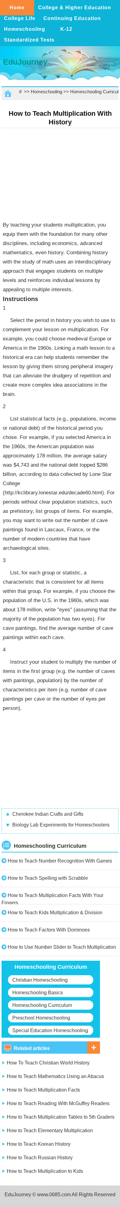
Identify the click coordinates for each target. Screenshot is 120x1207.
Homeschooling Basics (37, 992)
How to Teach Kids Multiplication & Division (55, 912)
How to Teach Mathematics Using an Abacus (55, 1076)
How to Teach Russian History (40, 1157)
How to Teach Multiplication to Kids (45, 1171)
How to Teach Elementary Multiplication (50, 1130)
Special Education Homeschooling (50, 1030)
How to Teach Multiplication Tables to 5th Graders (60, 1117)
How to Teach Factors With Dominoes (49, 929)
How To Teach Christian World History (48, 1062)
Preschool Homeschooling (41, 1017)
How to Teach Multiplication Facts (43, 1089)
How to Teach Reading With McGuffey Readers (58, 1103)
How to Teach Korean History (38, 1144)
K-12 (66, 29)
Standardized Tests (29, 39)
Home (17, 7)
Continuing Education (72, 18)
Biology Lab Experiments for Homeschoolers (61, 824)
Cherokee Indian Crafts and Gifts (47, 814)
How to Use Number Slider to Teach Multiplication (62, 947)
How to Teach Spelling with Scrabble (48, 878)
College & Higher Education (74, 7)
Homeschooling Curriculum (42, 1005)
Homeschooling (24, 29)
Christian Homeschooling (40, 980)
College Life (19, 18)
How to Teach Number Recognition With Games (60, 860)
